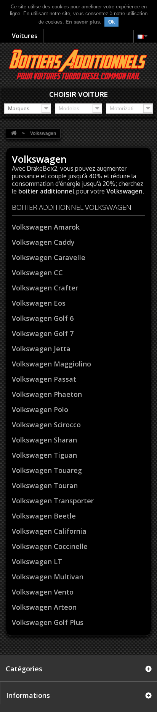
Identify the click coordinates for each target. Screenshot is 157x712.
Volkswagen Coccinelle (50, 546)
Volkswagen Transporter (53, 500)
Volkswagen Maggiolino (51, 363)
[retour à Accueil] (13, 133)
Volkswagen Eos (39, 303)
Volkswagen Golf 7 (43, 333)
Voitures (24, 36)
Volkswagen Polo (40, 409)
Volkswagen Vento (43, 591)
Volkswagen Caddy (43, 242)
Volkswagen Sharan (44, 439)
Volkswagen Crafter (45, 287)
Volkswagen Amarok (46, 227)
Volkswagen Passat (44, 379)
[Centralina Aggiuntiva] (78, 64)
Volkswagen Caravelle (48, 257)
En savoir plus (83, 22)
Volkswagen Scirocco (46, 424)
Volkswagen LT (37, 561)
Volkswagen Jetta (41, 348)
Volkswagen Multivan (47, 576)
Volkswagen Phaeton (47, 394)
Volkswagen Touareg (47, 470)
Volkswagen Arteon (44, 607)
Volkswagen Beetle (44, 515)
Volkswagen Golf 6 (43, 318)
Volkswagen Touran (45, 485)
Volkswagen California (49, 531)
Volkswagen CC (37, 272)
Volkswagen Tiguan (44, 455)
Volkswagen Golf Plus (47, 622)
